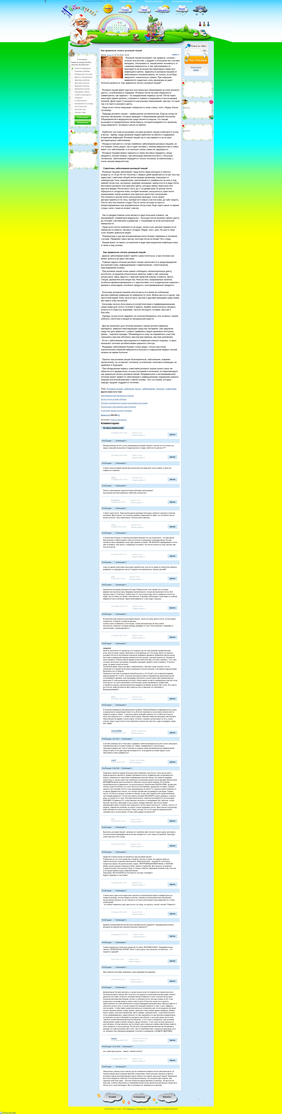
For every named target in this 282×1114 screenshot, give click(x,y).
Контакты (167, 1097)
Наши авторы (163, 10)
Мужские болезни (82, 86)
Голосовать (82, 117)
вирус (138, 388)
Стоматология (81, 101)
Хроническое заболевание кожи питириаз (118, 407)
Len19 (113, 760)
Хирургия (78, 98)
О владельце (139, 1097)
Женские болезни (82, 83)
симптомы (171, 388)
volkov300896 (116, 731)
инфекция (129, 388)
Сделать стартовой (127, 1)
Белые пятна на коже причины (114, 399)
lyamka (114, 1038)
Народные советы (82, 92)
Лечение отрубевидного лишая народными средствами (124, 403)
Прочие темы (80, 112)
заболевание (148, 388)
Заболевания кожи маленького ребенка (117, 396)
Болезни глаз (80, 109)
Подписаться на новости (182, 1)
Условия (112, 1097)
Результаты (82, 122)
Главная (108, 8)
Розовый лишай (115, 388)
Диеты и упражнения (83, 77)
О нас (200, 8)
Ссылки (125, 10)
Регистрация (196, 67)
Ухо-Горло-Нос (81, 107)
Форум (182, 9)
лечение (160, 388)
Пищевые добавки (82, 71)
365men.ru (131, 1109)
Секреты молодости (83, 95)
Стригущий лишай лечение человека (116, 411)
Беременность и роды (84, 104)
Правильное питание (83, 74)
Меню (144, 10)
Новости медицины (118, 420)
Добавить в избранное (154, 1)
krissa (109, 55)
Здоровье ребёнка (82, 80)
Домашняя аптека (82, 89)
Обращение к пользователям (148, 1109)
